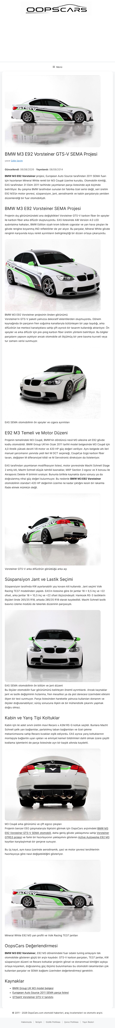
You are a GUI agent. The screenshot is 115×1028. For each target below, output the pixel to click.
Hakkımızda (26, 1022)
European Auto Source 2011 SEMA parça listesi (40, 992)
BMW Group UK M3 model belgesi (32, 988)
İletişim (38, 1022)
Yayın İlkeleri (88, 1022)
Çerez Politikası (71, 1022)
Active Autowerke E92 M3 (93, 837)
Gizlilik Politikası (53, 1022)
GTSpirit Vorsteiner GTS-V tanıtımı (32, 997)
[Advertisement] (57, 40)
